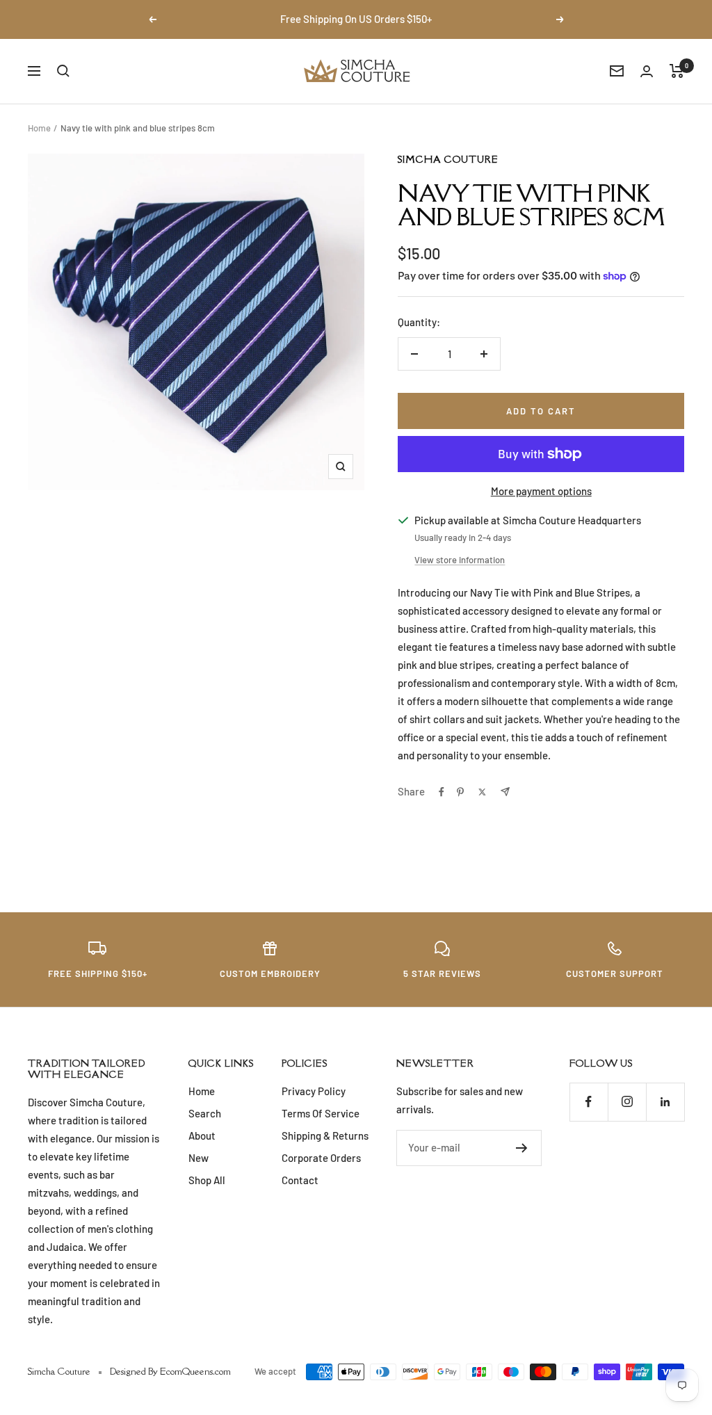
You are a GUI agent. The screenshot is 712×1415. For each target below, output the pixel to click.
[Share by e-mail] (505, 791)
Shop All (206, 1180)
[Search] (63, 71)
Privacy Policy (314, 1091)
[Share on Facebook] (441, 792)
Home (39, 128)
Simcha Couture (448, 159)
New (198, 1157)
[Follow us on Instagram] (627, 1102)
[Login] (646, 71)
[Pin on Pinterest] (460, 792)
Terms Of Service (320, 1113)
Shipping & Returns (325, 1135)
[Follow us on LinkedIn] (665, 1102)
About (202, 1135)
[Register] (522, 1148)
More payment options (541, 491)
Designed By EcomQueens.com (170, 1371)
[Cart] (677, 71)
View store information (459, 559)
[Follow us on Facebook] (588, 1102)
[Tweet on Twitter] (482, 792)
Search (204, 1113)
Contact (300, 1180)
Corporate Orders (321, 1157)
